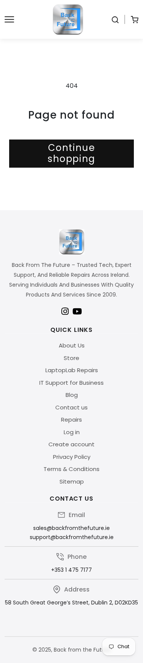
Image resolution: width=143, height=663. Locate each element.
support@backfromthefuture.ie (72, 537)
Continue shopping (71, 153)
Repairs (71, 419)
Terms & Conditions (71, 469)
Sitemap (71, 481)
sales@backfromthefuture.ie (71, 528)
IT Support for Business (71, 383)
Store (71, 358)
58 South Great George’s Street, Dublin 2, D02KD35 (71, 602)
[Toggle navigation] (9, 19)
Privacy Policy (71, 457)
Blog (72, 395)
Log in (72, 432)
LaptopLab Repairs (71, 370)
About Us (72, 345)
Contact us (71, 407)
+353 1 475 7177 (71, 570)
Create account (71, 444)
